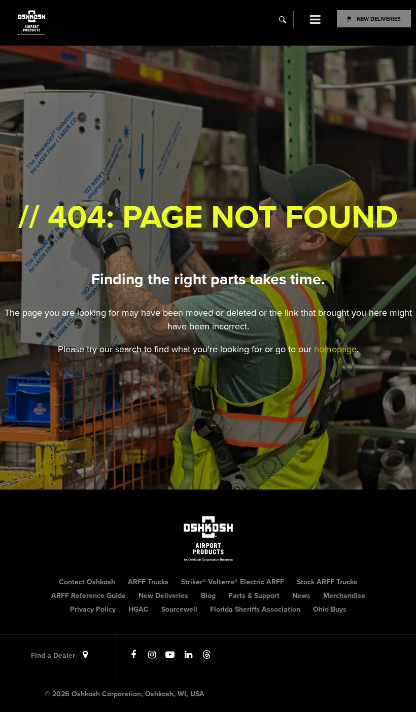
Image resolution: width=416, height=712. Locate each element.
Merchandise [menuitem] (344, 595)
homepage (335, 349)
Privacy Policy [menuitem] (93, 609)
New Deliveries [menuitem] (163, 595)
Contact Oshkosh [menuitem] (87, 582)
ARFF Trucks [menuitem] (148, 582)
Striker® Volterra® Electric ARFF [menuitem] (232, 582)
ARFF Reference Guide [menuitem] (88, 595)
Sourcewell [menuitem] (179, 609)
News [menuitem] (301, 595)
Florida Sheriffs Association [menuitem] (255, 609)
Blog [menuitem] (208, 595)
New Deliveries (379, 19)
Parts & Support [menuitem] (254, 595)
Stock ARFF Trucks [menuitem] (327, 582)
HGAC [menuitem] (138, 609)
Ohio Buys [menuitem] (329, 609)
